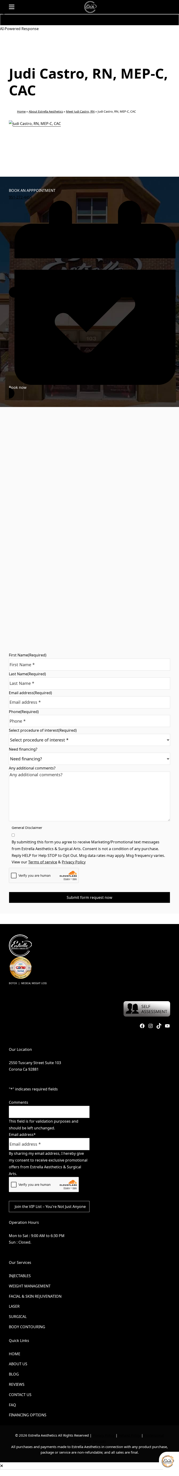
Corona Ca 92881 (24, 1069)
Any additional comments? (32, 768)
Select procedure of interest (43, 730)
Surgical (18, 1316)
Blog (14, 1374)
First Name (27, 655)
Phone (24, 711)
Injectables (20, 1275)
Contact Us (20, 1394)
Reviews (16, 1384)
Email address (30, 692)
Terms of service (42, 862)
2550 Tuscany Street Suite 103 (35, 1062)
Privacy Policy (74, 862)
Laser (14, 1306)
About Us (18, 1363)
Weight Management (30, 1286)
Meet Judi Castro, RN (80, 111)
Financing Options (27, 1414)
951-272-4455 (20, 197)
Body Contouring (27, 1326)
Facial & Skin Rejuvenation (35, 1296)
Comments (18, 1102)
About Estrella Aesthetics (46, 111)
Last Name (27, 673)
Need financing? (23, 749)
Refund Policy (129, 1435)
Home (21, 111)
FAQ (12, 1404)
